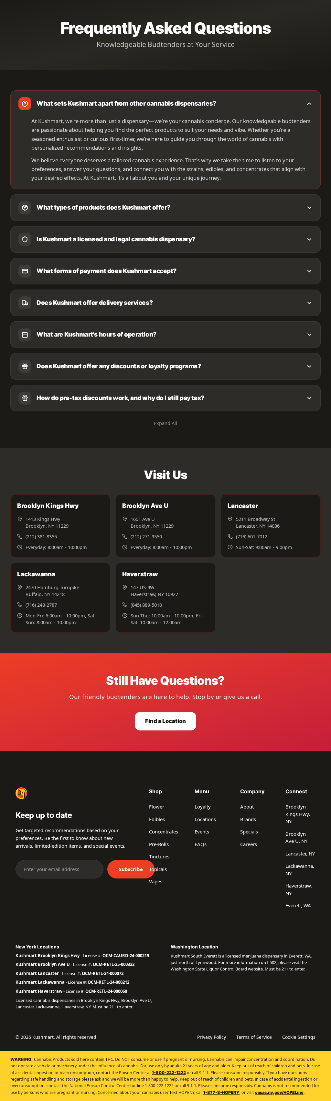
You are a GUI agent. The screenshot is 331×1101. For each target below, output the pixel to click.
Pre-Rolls (159, 844)
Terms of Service (254, 1037)
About (247, 806)
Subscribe (131, 869)
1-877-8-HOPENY (221, 1092)
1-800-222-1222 (169, 1072)
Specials (249, 831)
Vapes (155, 881)
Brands (248, 819)
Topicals (158, 869)
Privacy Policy (211, 1037)
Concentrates (163, 831)
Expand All (165, 423)
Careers (248, 844)
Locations (205, 819)
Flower (156, 806)
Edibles (157, 819)
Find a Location (165, 721)
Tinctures (159, 856)
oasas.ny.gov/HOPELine (279, 1092)
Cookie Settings (298, 1037)
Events (202, 831)
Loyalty (203, 806)
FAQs (201, 844)
